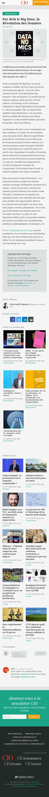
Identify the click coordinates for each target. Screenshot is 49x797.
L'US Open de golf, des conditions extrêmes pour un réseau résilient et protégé (35, 629)
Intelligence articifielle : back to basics (12, 393)
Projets (28, 486)
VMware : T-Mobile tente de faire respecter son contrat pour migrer (12, 551)
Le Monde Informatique (35, 784)
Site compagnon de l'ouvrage (19, 275)
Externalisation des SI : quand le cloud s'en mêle (12, 433)
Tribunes (6, 489)
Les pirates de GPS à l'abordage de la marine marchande (36, 512)
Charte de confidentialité (24, 737)
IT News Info (34, 782)
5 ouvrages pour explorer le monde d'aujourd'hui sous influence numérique (12, 354)
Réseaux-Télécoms (29, 786)
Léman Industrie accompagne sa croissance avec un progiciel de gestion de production (12, 592)
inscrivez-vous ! (28, 677)
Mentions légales (33, 734)
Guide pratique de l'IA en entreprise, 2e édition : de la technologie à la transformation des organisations (35, 396)
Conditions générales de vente (24, 740)
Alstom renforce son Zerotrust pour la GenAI (36, 478)
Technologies (31, 520)
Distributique (17, 786)
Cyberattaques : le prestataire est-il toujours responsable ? (12, 479)
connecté (25, 674)
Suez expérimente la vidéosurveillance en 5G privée (12, 628)
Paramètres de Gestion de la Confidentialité (24, 744)
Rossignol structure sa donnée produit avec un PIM (36, 588)
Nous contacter (15, 734)
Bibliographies (11, 13)
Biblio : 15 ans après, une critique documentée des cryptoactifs (34, 354)
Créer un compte (41, 3)
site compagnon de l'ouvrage (19, 230)
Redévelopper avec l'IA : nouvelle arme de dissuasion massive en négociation (13, 514)
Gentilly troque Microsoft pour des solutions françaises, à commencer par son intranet (36, 553)
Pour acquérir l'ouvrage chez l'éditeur (22, 270)
